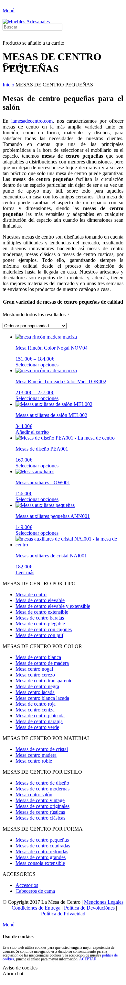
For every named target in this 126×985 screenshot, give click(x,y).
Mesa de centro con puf (39, 635)
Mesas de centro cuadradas (43, 845)
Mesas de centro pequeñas (42, 840)
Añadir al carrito (32, 432)
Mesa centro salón (34, 794)
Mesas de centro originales (42, 806)
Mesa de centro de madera (42, 663)
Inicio (8, 84)
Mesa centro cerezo (35, 674)
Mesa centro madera (36, 755)
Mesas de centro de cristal (42, 749)
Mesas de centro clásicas (40, 818)
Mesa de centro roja (36, 704)
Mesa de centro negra (37, 686)
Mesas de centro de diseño (42, 783)
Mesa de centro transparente (44, 680)
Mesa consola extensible (40, 863)
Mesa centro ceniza (35, 709)
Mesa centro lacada (35, 692)
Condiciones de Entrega (36, 908)
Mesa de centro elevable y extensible (53, 606)
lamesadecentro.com (32, 121)
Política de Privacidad (63, 913)
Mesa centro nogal (34, 669)
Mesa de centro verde (37, 727)
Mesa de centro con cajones (44, 629)
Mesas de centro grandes (41, 857)
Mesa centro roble (34, 761)
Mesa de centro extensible (42, 612)
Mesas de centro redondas (42, 851)
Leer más (25, 572)
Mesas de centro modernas (42, 788)
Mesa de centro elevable (40, 600)
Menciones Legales (103, 902)
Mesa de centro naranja (39, 721)
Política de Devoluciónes (89, 908)
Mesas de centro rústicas (40, 812)
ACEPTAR (88, 959)
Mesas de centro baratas (40, 618)
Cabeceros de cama (35, 891)
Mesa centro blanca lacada (42, 698)
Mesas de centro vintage (40, 800)
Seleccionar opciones (37, 364)
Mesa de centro (31, 594)
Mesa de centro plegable (40, 623)
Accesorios (27, 885)
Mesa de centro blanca (38, 657)
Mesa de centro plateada (40, 715)
